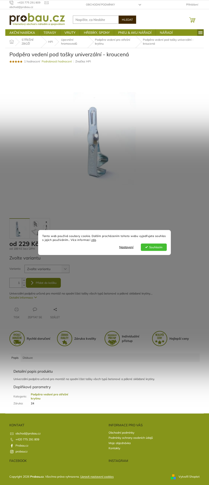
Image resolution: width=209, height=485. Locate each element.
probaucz (22, 451)
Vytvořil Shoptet (189, 476)
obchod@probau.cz (28, 433)
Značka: (83, 61)
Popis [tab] (15, 358)
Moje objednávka (120, 443)
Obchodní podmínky (100, 4)
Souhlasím (155, 247)
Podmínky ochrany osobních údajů (131, 438)
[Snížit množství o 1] (24, 285)
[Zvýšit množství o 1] (24, 280)
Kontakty (114, 448)
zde (93, 239)
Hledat (127, 19)
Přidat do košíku (46, 283)
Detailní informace (21, 297)
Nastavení (126, 247)
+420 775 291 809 (27, 439)
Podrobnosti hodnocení (57, 61)
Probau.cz (22, 445)
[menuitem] (22, 32)
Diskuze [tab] (28, 358)
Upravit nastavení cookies (97, 476)
